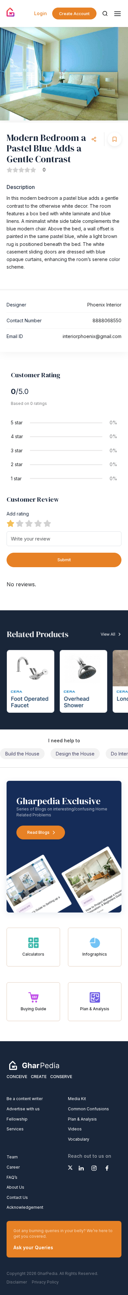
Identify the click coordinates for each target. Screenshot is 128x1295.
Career (13, 1167)
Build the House (22, 753)
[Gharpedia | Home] (11, 12)
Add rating (18, 513)
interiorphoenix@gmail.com (92, 336)
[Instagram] (94, 1168)
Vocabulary (78, 1139)
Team (12, 1156)
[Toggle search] (105, 13)
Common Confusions (88, 1108)
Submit (64, 559)
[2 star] (20, 523)
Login (40, 13)
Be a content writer (25, 1098)
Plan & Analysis (82, 1119)
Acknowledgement (25, 1207)
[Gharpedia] (34, 1065)
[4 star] (38, 523)
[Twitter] (70, 1167)
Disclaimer (17, 1282)
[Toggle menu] (117, 14)
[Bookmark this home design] (114, 139)
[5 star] (47, 523)
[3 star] (29, 523)
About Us (15, 1187)
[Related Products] (64, 669)
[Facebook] (107, 1168)
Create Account (74, 13)
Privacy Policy (45, 1282)
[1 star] (10, 523)
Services (15, 1128)
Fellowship (17, 1119)
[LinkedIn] (81, 1168)
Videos (75, 1128)
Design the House (75, 753)
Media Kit (77, 1098)
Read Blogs (38, 832)
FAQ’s (12, 1177)
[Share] (94, 139)
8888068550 (107, 320)
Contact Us (17, 1197)
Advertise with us (23, 1108)
